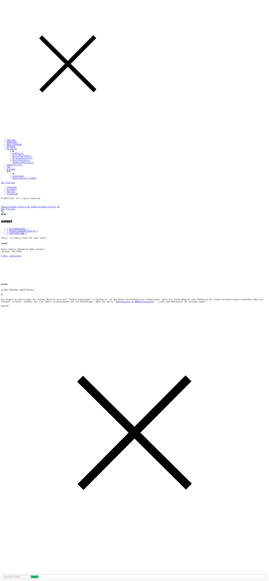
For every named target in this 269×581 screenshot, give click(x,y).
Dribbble (12, 189)
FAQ (9, 167)
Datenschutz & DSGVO (24, 178)
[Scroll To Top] (2, 295)
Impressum (18, 176)
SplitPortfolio (21, 160)
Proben (10, 149)
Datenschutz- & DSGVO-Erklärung (135, 302)
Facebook (12, 187)
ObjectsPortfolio (22, 158)
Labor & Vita (14, 165)
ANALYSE (11, 140)
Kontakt (11, 169)
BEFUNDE (11, 147)
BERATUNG (12, 142)
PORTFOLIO (18, 153)
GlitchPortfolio (21, 156)
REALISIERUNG (14, 145)
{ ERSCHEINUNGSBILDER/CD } (22, 231)
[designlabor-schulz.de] (30, 207)
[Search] (2, 212)
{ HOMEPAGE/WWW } (17, 233)
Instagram (12, 194)
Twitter (11, 192)
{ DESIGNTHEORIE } (17, 229)
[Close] (67, 134)
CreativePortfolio (23, 162)
